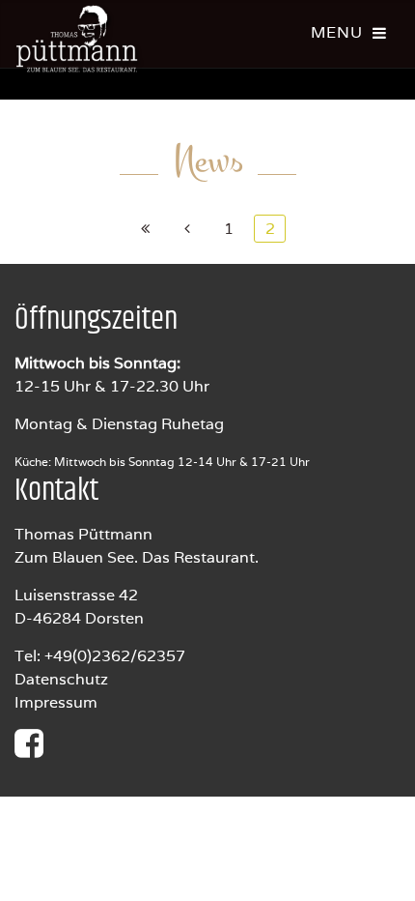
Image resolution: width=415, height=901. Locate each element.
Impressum (55, 702)
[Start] (145, 229)
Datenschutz (61, 679)
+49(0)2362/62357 (114, 656)
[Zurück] (187, 229)
